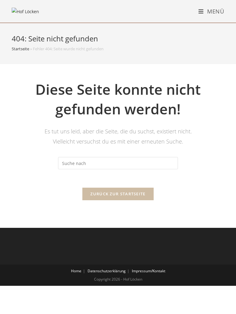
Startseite (20, 49)
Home (76, 271)
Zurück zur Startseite (117, 194)
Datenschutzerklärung (107, 271)
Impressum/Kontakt (148, 271)
